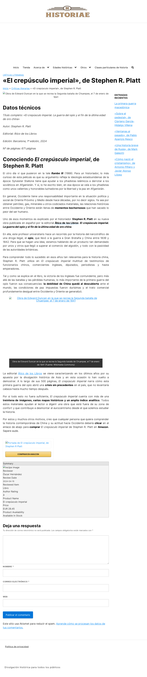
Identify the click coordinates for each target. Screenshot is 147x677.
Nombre (8, 566)
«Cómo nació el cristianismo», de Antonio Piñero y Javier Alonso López (125, 167)
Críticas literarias (13, 75)
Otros (84, 67)
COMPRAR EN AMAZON (28, 454)
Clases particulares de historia (111, 67)
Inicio (16, 67)
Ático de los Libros (30, 373)
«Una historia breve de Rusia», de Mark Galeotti (126, 149)
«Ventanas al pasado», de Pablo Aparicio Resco (126, 135)
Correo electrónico (16, 581)
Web (5, 596)
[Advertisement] (73, 44)
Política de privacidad (17, 646)
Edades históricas (62, 67)
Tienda (26, 67)
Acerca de (39, 67)
